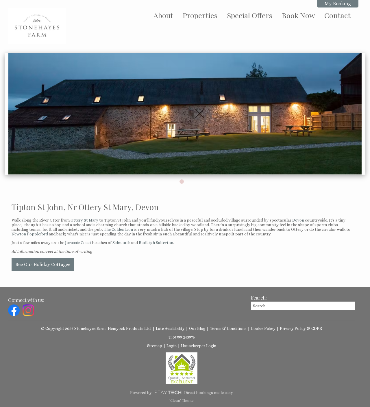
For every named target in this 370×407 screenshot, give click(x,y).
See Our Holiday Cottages (43, 264)
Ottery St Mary (84, 220)
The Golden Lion (118, 229)
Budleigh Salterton (156, 242)
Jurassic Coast (78, 242)
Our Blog (197, 328)
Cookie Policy (263, 328)
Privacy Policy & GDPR (301, 328)
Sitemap (154, 345)
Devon (298, 220)
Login (171, 345)
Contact (337, 15)
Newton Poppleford (30, 234)
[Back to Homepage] (37, 26)
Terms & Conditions (228, 328)
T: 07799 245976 (182, 337)
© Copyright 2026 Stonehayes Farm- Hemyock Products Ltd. (96, 328)
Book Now (298, 15)
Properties (200, 15)
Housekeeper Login (198, 345)
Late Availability (170, 328)
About (163, 15)
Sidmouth (121, 242)
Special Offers (249, 15)
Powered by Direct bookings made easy (181, 392)
